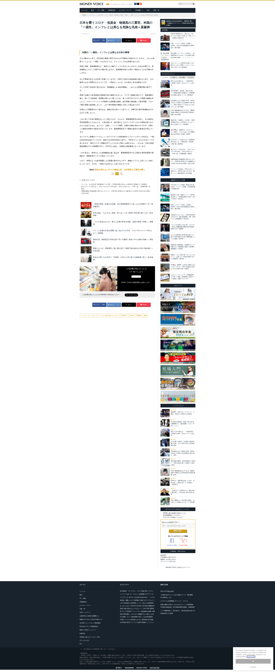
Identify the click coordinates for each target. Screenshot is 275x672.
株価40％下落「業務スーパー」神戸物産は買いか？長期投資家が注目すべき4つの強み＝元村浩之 (183, 197)
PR (81, 644)
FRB (147, 608)
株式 (92, 10)
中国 (121, 622)
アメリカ (134, 622)
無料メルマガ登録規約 (168, 522)
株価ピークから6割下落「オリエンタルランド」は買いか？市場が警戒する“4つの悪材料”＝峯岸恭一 (183, 257)
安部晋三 (124, 315)
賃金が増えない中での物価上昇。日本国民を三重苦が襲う (120, 170)
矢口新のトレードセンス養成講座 (90, 623)
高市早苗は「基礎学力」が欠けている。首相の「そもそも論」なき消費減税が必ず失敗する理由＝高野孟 (183, 132)
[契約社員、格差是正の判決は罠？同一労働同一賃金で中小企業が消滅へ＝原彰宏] (86, 240)
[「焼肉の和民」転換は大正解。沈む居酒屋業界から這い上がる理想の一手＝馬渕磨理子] (86, 205)
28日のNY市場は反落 (167, 591)
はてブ (111, 40)
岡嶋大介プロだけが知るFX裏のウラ (91, 619)
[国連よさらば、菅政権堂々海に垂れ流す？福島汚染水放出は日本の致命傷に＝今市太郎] (86, 249)
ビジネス (190, 77)
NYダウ (131, 597)
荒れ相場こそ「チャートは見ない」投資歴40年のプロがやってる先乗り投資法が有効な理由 (183, 55)
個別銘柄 (144, 611)
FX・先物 (101, 10)
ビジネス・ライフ (125, 10)
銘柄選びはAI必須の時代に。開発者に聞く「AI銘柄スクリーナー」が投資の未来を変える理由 (180, 23)
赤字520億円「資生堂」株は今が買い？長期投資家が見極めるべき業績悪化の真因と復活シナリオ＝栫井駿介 (183, 93)
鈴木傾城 (150, 619)
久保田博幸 (132, 603)
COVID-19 (133, 606)
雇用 (145, 315)
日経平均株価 (141, 622)
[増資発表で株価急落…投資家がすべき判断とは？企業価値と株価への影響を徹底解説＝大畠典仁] (165, 248)
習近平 (128, 622)
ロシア (124, 611)
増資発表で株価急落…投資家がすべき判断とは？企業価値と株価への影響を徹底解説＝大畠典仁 (182, 247)
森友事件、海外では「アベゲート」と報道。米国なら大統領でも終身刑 (182, 413)
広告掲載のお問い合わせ (168, 557)
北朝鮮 (149, 611)
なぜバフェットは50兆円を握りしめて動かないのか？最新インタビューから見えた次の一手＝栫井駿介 (183, 65)
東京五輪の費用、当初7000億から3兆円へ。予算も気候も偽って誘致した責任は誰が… (183, 463)
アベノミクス (136, 611)
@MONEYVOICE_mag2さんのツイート (178, 567)
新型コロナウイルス (146, 600)
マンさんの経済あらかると (108, 315)
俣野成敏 (126, 614)
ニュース (84, 10)
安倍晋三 (129, 611)
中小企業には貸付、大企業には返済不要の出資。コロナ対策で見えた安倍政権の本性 (182, 443)
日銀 (145, 591)
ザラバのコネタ (84, 640)
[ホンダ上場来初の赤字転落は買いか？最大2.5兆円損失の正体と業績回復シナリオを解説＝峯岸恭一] (165, 238)
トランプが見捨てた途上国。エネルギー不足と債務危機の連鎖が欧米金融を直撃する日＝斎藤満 (182, 227)
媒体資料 (163, 555)
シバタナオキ (133, 614)
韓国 (124, 622)
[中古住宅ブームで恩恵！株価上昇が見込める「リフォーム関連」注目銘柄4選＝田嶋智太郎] (165, 188)
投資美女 (82, 633)
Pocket (144, 40)
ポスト (129, 40)
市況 (148, 10)
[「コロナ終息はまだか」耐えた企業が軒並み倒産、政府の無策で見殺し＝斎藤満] (86, 223)
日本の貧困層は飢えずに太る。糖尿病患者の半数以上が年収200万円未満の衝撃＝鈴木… (183, 472)
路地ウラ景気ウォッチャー (88, 630)
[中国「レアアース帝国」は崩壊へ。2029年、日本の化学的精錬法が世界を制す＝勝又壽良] (165, 208)
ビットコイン (150, 622)
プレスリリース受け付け (168, 561)
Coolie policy (251, 656)
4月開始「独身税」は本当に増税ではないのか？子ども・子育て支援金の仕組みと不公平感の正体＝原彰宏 (183, 267)
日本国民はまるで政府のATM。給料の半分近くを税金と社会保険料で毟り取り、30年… (183, 453)
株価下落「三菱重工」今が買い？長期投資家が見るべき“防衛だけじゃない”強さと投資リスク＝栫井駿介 (183, 122)
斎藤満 (138, 315)
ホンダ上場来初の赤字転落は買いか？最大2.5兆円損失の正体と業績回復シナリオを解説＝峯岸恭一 (183, 237)
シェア (96, 40)
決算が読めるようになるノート (133, 608)
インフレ (84, 315)
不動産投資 (111, 10)
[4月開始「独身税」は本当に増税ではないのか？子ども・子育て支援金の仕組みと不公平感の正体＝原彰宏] (165, 268)
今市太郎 (137, 597)
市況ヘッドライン (85, 612)
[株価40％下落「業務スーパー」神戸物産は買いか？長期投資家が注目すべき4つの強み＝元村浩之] (165, 198)
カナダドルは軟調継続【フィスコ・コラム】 (174, 601)
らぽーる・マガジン (132, 594)
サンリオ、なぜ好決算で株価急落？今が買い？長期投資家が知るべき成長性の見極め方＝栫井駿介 (114, 184)
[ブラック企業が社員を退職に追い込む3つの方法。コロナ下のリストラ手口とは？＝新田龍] (86, 232)
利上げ (145, 603)
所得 (132, 315)
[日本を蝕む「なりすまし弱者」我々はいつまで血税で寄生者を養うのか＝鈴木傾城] (86, 214)
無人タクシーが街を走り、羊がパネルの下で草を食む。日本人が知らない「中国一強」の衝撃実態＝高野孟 (183, 151)
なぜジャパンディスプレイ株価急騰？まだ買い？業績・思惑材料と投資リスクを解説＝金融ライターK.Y (182, 277)
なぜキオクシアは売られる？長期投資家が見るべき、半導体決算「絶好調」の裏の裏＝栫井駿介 (183, 142)
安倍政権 (126, 603)
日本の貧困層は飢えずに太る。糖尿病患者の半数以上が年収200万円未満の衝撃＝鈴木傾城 (183, 112)
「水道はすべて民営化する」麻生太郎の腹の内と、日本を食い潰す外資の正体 (182, 492)
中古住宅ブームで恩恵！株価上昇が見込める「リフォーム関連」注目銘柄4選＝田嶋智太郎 (183, 187)
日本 (144, 608)
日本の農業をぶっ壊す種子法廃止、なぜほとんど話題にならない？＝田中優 (182, 501)
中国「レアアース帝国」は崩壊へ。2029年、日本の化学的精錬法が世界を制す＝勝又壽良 (183, 45)
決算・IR (156, 10)
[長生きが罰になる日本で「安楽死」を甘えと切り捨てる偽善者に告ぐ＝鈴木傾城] (86, 258)
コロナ (92, 315)
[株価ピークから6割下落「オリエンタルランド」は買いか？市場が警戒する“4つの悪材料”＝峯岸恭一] (165, 258)
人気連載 (138, 10)
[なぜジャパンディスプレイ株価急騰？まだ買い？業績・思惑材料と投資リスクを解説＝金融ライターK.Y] (165, 278)
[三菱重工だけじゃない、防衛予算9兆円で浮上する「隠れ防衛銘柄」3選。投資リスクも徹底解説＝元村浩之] (165, 218)
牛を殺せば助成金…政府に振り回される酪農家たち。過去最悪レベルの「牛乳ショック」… (182, 423)
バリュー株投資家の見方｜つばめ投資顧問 (139, 617)
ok (253, 661)
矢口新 (139, 606)
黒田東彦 (144, 619)
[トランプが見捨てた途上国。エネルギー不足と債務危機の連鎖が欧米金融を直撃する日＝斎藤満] (165, 228)
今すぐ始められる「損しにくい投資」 (121, 4)
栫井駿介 (137, 600)
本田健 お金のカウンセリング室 (90, 637)
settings (253, 667)
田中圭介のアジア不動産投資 (89, 626)
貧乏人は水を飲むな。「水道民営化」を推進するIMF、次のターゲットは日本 (183, 83)
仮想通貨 (142, 594)
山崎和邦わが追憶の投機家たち (89, 616)
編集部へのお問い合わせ (168, 559)
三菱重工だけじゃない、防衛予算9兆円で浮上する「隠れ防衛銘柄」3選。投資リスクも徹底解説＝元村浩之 (183, 217)
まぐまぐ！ (112, 649)
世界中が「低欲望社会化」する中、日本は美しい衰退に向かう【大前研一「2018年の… (182, 482)
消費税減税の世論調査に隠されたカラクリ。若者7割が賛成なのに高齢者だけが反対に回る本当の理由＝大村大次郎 (183, 161)
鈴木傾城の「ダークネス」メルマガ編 (132, 591)
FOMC (122, 619)
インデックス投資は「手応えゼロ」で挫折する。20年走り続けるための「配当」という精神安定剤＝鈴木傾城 (183, 171)
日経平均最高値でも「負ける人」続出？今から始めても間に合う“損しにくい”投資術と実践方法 (183, 36)
